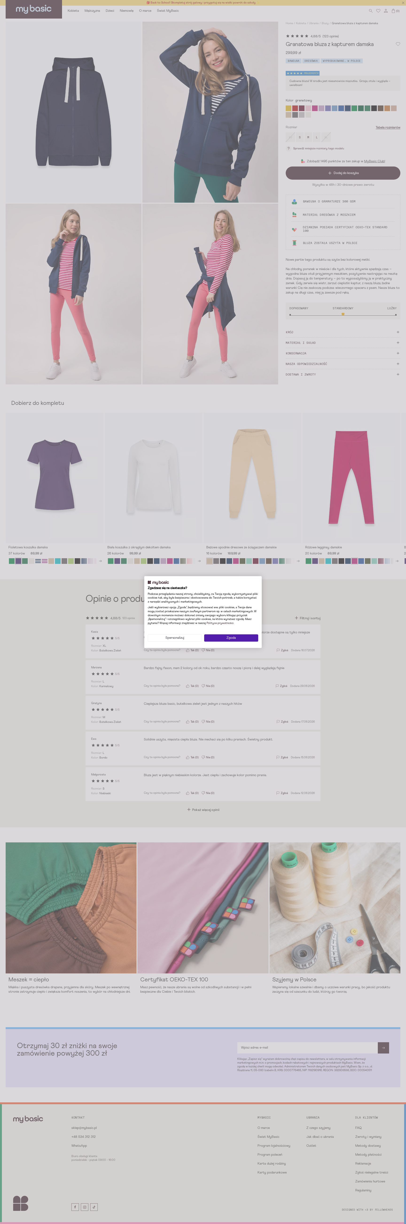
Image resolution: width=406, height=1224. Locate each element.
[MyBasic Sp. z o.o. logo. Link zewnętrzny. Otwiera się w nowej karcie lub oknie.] (158, 583)
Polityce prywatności (220, 623)
